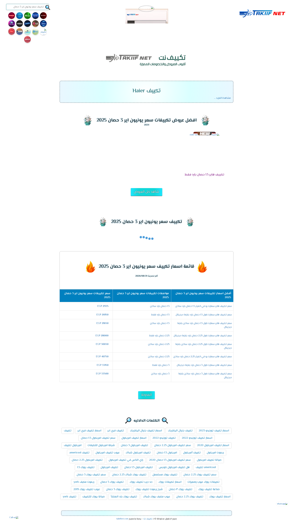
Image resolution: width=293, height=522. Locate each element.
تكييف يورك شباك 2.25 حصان (129, 475)
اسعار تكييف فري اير (89, 431)
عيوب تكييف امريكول (108, 453)
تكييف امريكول (109, 467)
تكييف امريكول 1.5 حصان (138, 467)
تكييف (67, 431)
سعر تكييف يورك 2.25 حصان (199, 475)
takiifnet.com (122, 519)
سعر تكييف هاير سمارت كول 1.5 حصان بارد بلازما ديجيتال (204, 315)
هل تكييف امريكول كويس (174, 467)
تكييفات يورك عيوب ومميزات (203, 482)
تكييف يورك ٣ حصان (180, 489)
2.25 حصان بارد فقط (159, 336)
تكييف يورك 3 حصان (117, 489)
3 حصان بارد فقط (161, 365)
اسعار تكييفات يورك (170, 482)
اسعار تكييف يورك (219, 497)
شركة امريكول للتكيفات (101, 445)
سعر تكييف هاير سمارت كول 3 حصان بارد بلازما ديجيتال (204, 365)
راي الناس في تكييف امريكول (126, 460)
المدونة (146, 395)
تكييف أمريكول (192, 453)
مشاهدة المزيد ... (222, 98)
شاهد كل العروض (146, 192)
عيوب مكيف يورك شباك (156, 497)
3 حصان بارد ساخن (160, 374)
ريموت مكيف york (84, 482)
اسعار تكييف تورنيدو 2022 (197, 438)
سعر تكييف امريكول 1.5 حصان (98, 438)
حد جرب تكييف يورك (141, 482)
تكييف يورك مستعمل (164, 475)
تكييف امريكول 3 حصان (134, 445)
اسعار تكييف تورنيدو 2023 (214, 431)
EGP (103, 306)
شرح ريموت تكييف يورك (149, 489)
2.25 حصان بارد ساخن (159, 344)
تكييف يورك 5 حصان (112, 482)
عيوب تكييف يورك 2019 (86, 489)
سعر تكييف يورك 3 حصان (91, 475)
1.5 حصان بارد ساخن (160, 306)
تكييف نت (147, 519)
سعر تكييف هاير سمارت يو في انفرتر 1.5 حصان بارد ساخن (203, 306)
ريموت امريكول (215, 453)
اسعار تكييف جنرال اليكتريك (146, 431)
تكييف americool (79, 453)
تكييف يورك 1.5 (85, 467)
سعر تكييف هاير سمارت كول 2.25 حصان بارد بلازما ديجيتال (203, 336)
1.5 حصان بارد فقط (160, 315)
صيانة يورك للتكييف (93, 497)
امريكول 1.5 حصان (167, 453)
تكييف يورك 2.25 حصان (189, 497)
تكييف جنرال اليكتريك (180, 431)
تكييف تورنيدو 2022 (164, 438)
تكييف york (69, 497)
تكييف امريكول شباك (138, 453)
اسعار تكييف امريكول (133, 438)
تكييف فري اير (115, 431)
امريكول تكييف (72, 445)
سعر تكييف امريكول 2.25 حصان (172, 445)
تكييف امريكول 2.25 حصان (87, 460)
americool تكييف (206, 467)
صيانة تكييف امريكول (209, 460)
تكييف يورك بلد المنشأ (124, 497)
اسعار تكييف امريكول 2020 (213, 445)
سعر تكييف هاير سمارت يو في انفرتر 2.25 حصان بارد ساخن (202, 357)
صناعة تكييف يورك (209, 489)
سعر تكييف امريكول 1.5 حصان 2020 (170, 460)
